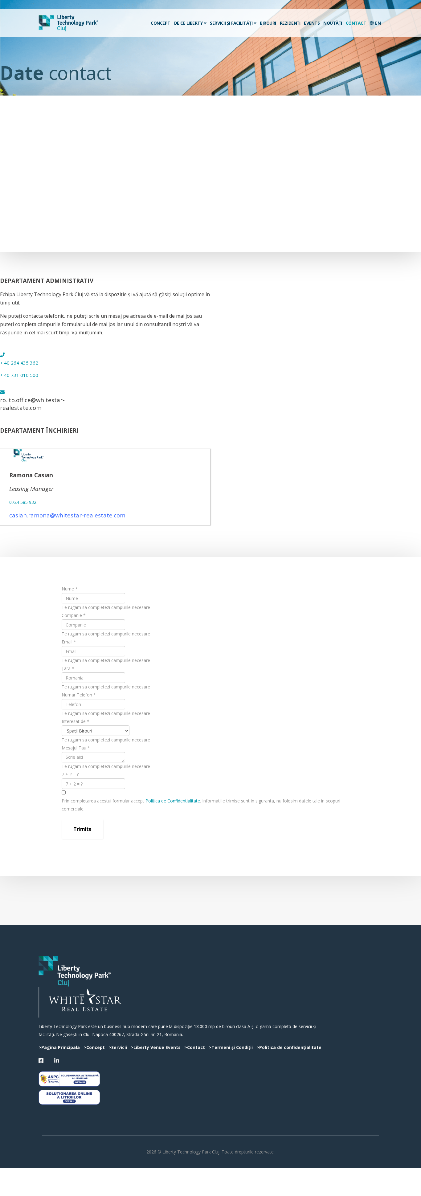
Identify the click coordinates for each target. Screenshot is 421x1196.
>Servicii (117, 1047)
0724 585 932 (22, 502)
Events (312, 23)
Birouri (268, 23)
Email (69, 642)
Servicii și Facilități (231, 23)
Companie (74, 615)
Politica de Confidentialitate (172, 801)
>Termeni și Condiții (231, 1047)
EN (377, 23)
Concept (160, 23)
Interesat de (75, 721)
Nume (70, 589)
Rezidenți (290, 23)
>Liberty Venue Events (156, 1047)
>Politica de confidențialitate (288, 1047)
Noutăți (332, 23)
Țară (68, 668)
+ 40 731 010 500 (19, 375)
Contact (356, 23)
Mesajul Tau (76, 748)
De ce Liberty (188, 23)
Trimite (82, 829)
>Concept (94, 1047)
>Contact (194, 1047)
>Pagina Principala (59, 1047)
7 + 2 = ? (70, 774)
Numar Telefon (79, 695)
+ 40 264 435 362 (19, 363)
